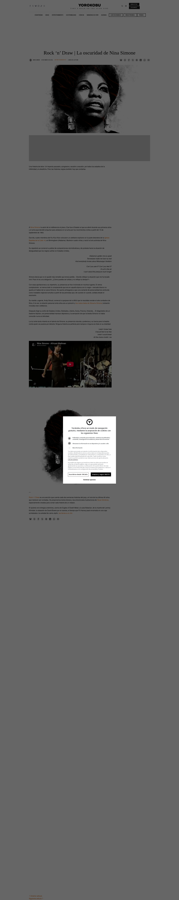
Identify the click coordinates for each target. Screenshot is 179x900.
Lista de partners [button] (73, 460)
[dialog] (89, 450)
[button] (89, 447)
